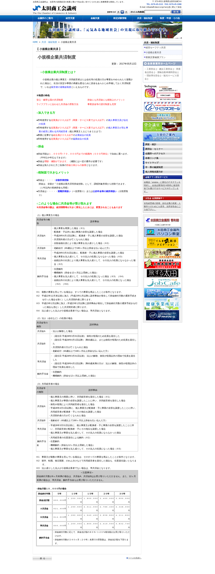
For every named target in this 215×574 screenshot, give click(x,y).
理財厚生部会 (153, 75)
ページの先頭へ (134, 558)
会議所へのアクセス (155, 153)
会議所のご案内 (45, 18)
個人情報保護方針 (154, 171)
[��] (118, 13)
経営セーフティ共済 (156, 47)
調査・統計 (150, 144)
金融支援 (95, 18)
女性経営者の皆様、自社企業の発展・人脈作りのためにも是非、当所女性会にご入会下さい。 (162, 206)
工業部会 (151, 69)
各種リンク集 (151, 158)
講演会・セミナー (154, 149)
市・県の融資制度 (154, 167)
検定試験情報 (120, 18)
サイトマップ (151, 162)
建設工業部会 (165, 69)
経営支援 (70, 18)
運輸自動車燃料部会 (167, 72)
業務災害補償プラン (156, 57)
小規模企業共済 (153, 52)
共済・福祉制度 (145, 18)
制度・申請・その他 (170, 18)
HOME (35, 42)
